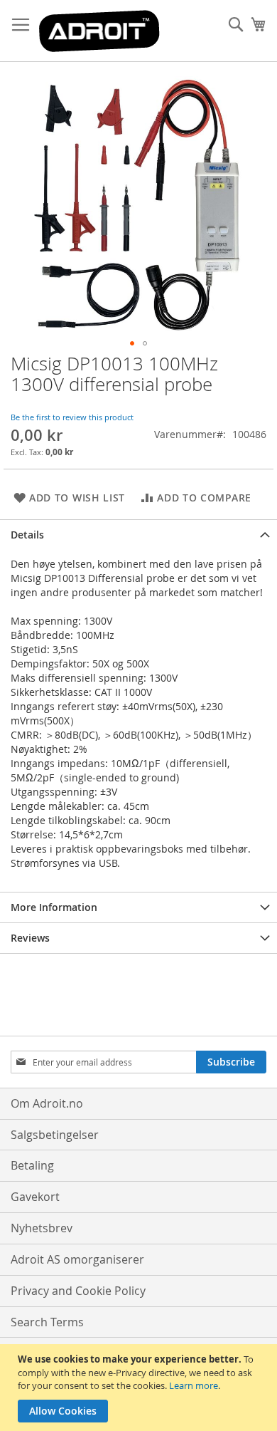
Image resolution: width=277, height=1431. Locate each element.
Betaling (32, 1165)
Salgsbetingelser (55, 1135)
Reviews (30, 938)
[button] (132, 343)
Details (27, 534)
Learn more (193, 1385)
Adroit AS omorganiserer (77, 1259)
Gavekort (35, 1196)
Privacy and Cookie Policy (78, 1291)
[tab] (138, 534)
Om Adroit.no (47, 1103)
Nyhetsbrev (41, 1228)
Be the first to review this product (72, 417)
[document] (140, 1387)
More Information (54, 907)
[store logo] (99, 31)
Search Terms (47, 1322)
